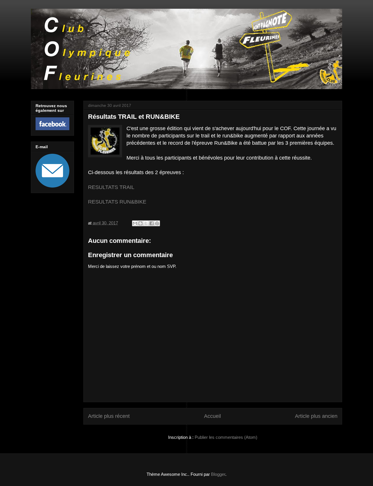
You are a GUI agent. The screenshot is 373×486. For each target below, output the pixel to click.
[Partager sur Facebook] (151, 223)
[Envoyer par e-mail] (135, 223)
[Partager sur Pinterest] (157, 223)
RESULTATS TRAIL (111, 187)
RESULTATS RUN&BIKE (117, 202)
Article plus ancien (316, 416)
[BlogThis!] (140, 223)
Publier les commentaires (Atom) (226, 437)
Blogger (218, 474)
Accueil (212, 416)
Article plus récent (109, 416)
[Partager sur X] (146, 223)
